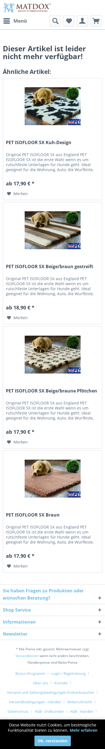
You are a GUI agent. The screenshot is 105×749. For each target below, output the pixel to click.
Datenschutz (18, 711)
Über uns (40, 682)
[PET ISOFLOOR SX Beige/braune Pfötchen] (52, 354)
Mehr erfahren (83, 730)
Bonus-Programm (30, 673)
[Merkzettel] (68, 20)
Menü (20, 21)
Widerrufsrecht (79, 701)
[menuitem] (15, 20)
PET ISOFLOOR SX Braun (33, 515)
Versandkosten (27, 655)
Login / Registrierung (68, 673)
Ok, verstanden (52, 740)
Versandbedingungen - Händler (35, 701)
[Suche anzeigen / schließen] (54, 20)
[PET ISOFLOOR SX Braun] (52, 479)
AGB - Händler (81, 711)
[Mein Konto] (82, 20)
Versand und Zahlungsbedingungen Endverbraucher (50, 692)
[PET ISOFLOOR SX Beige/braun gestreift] (52, 230)
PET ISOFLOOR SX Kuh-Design (38, 143)
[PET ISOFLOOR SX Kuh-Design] (52, 106)
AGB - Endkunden (49, 711)
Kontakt (61, 682)
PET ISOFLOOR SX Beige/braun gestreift (49, 267)
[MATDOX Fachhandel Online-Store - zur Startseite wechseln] (28, 8)
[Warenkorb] (96, 20)
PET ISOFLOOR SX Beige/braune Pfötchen (51, 391)
